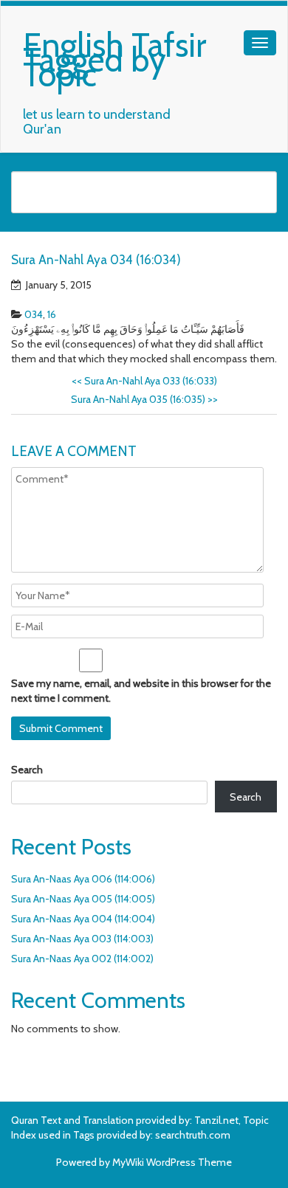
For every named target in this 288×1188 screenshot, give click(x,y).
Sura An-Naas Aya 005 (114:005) (83, 898)
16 (51, 314)
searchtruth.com (192, 1135)
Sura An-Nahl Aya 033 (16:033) (144, 380)
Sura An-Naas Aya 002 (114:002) (82, 958)
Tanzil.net (216, 1120)
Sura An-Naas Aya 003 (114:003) (82, 938)
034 (33, 314)
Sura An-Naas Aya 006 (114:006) (83, 878)
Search (27, 769)
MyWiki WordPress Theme (172, 1162)
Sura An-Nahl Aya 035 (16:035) (144, 399)
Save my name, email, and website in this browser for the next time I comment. (141, 691)
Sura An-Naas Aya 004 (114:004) (83, 918)
